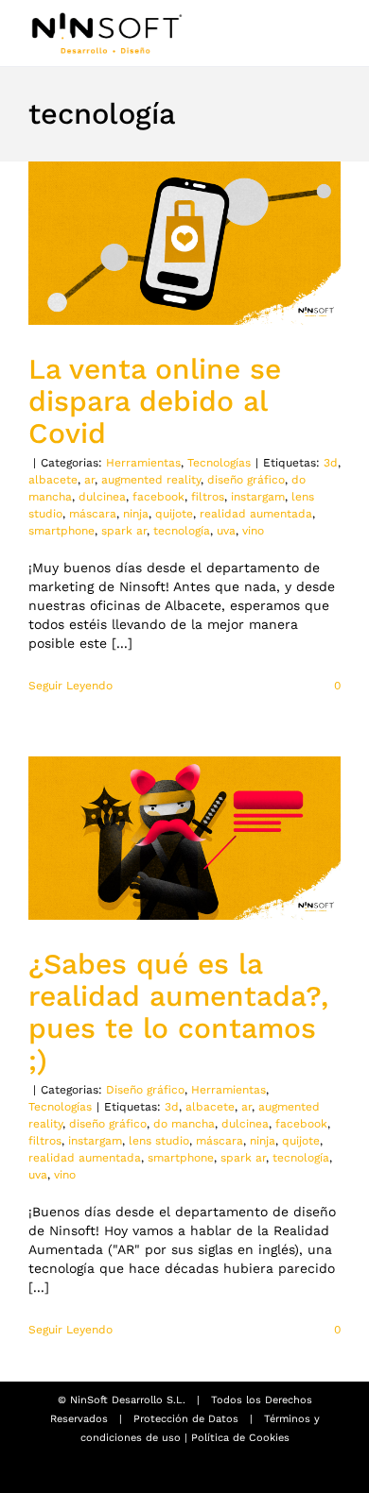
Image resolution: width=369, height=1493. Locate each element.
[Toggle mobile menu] (333, 35)
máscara (92, 513)
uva (226, 530)
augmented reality (151, 479)
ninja (136, 513)
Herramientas (143, 462)
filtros (207, 496)
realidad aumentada (256, 513)
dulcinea (102, 496)
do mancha (184, 1123)
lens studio (159, 1140)
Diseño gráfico (145, 1089)
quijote (174, 513)
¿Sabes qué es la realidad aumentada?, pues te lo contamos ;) (178, 1012)
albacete (53, 479)
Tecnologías (219, 462)
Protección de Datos (186, 1419)
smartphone (61, 530)
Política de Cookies (240, 1438)
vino (253, 530)
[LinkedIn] (199, 1471)
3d (331, 462)
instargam (258, 496)
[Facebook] (169, 1471)
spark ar (124, 530)
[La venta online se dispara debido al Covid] (184, 243)
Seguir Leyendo (70, 685)
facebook (158, 496)
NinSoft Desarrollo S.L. (127, 1400)
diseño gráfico (246, 479)
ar (89, 479)
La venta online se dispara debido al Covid (154, 401)
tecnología (181, 530)
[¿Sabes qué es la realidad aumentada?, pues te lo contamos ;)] (184, 838)
